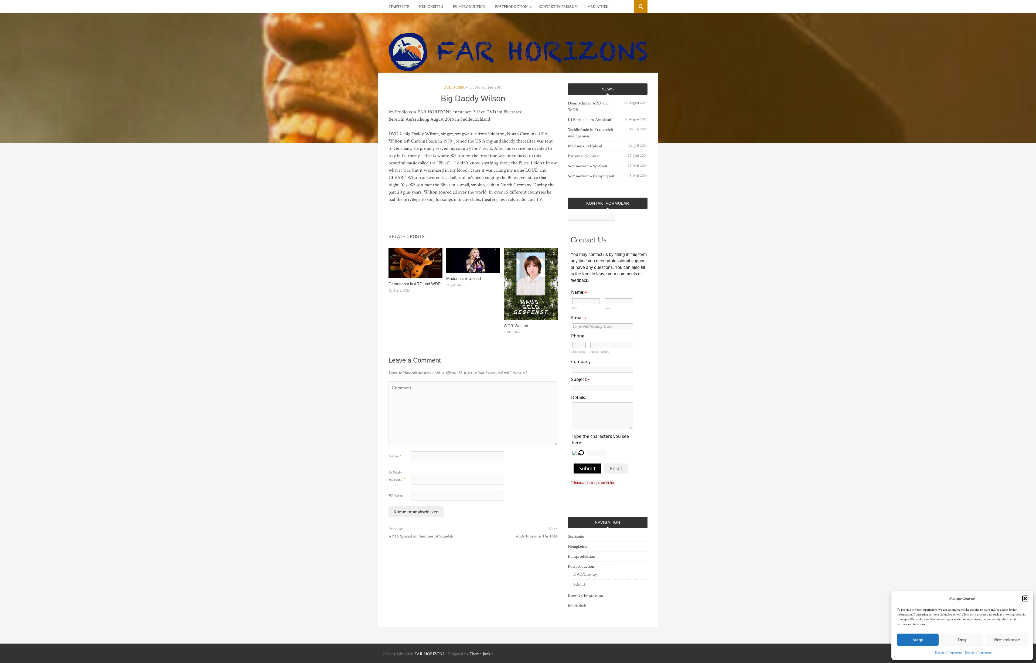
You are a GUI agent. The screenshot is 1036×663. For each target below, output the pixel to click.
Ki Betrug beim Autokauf (589, 120)
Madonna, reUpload (463, 278)
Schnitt (579, 584)
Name (394, 456)
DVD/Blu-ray (585, 574)
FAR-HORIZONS (429, 654)
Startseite (398, 6)
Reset (616, 468)
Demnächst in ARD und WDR (414, 284)
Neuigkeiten (431, 6)
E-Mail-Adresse (396, 476)
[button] (1025, 598)
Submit (587, 468)
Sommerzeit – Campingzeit (591, 176)
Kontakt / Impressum (948, 653)
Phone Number (599, 351)
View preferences (1006, 639)
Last (607, 308)
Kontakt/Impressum (558, 6)
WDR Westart (516, 325)
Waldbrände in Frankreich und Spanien (590, 133)
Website (395, 495)
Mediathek (597, 6)
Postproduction (511, 6)
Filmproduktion (469, 6)
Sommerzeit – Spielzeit (587, 166)
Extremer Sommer (584, 156)
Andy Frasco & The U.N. (537, 536)
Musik (459, 87)
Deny (962, 639)
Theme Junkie (481, 654)
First (574, 308)
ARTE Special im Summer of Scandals (421, 536)
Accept (917, 639)
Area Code (579, 351)
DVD (448, 87)
